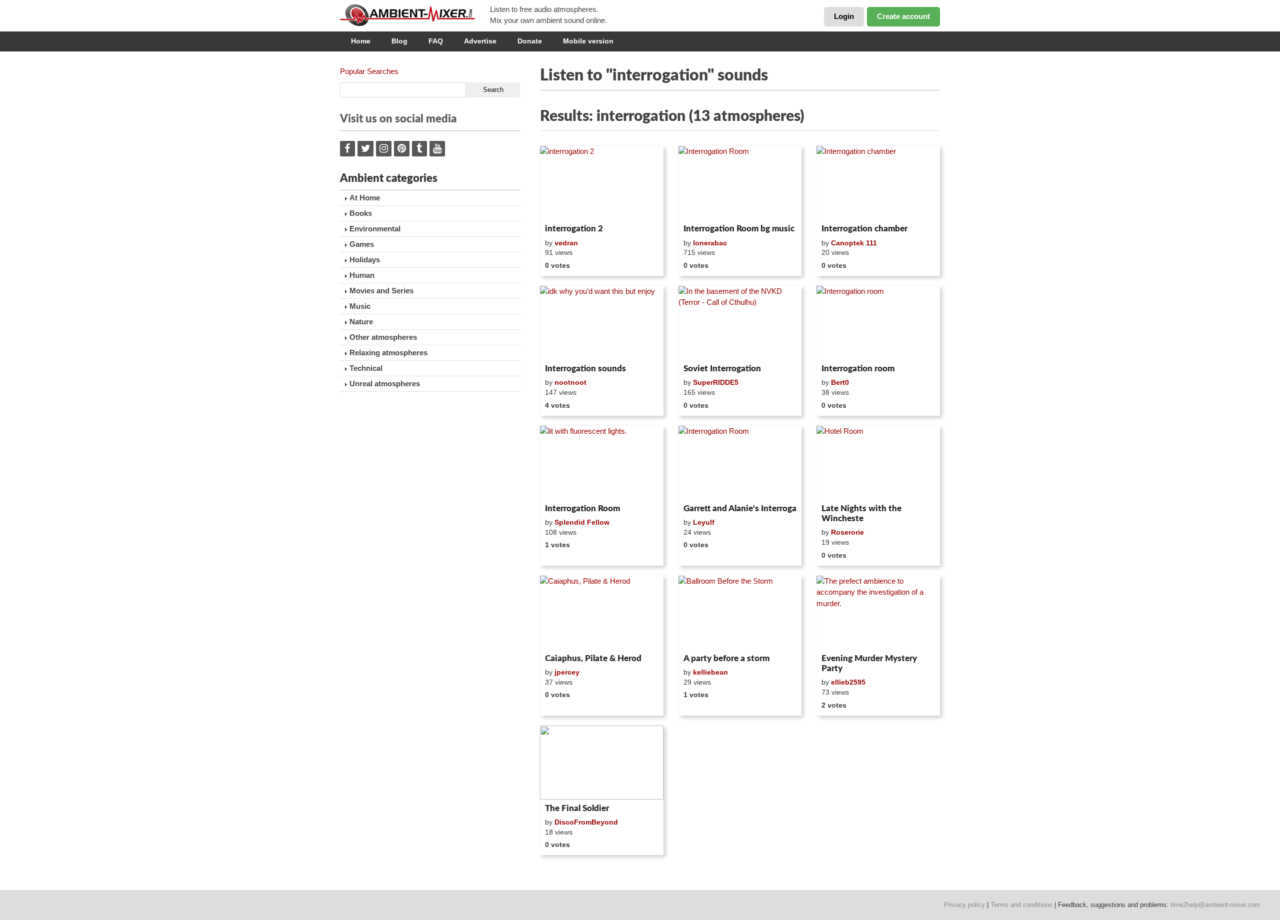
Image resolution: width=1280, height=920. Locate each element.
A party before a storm (727, 658)
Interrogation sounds (585, 368)
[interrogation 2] (602, 183)
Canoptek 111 (854, 243)
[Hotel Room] (878, 463)
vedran (566, 243)
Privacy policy (964, 905)
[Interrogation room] (878, 323)
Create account (903, 16)
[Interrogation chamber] (878, 183)
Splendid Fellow (582, 522)
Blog (400, 41)
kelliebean (710, 672)
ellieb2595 (848, 682)
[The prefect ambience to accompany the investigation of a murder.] (878, 613)
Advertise (480, 41)
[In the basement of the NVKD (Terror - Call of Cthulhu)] (740, 323)
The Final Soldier (577, 808)
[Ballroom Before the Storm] (740, 613)
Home (360, 41)
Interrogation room (858, 368)
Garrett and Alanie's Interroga (740, 508)
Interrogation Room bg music (739, 228)
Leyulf (703, 522)
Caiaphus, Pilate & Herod (593, 658)
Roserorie (847, 532)
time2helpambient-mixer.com (1215, 905)
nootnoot (570, 382)
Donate (530, 41)
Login (844, 16)
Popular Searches (369, 71)
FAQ (435, 41)
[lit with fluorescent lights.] (602, 463)
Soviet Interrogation (722, 368)
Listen (564, 206)
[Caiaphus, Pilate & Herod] (602, 613)
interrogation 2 (574, 228)
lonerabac (710, 243)
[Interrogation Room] (740, 183)
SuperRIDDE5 (715, 382)
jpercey (567, 672)
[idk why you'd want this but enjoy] (602, 323)
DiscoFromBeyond (586, 822)
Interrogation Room (582, 508)
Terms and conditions (1021, 905)
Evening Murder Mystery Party (869, 663)
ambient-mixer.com (415, 15)
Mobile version (588, 41)
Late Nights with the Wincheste (862, 513)
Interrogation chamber (865, 228)
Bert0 (840, 382)
